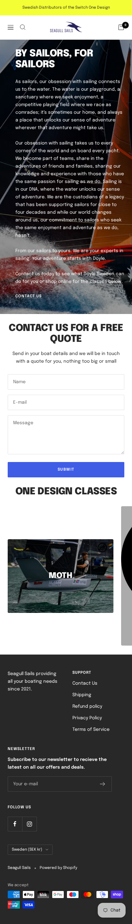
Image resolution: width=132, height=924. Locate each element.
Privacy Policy (87, 718)
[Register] (102, 784)
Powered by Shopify (58, 868)
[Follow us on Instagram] (29, 824)
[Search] (23, 27)
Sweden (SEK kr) (27, 850)
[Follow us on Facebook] (15, 824)
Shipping (81, 695)
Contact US (28, 296)
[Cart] (121, 27)
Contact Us (84, 683)
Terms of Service (91, 729)
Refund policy (87, 706)
